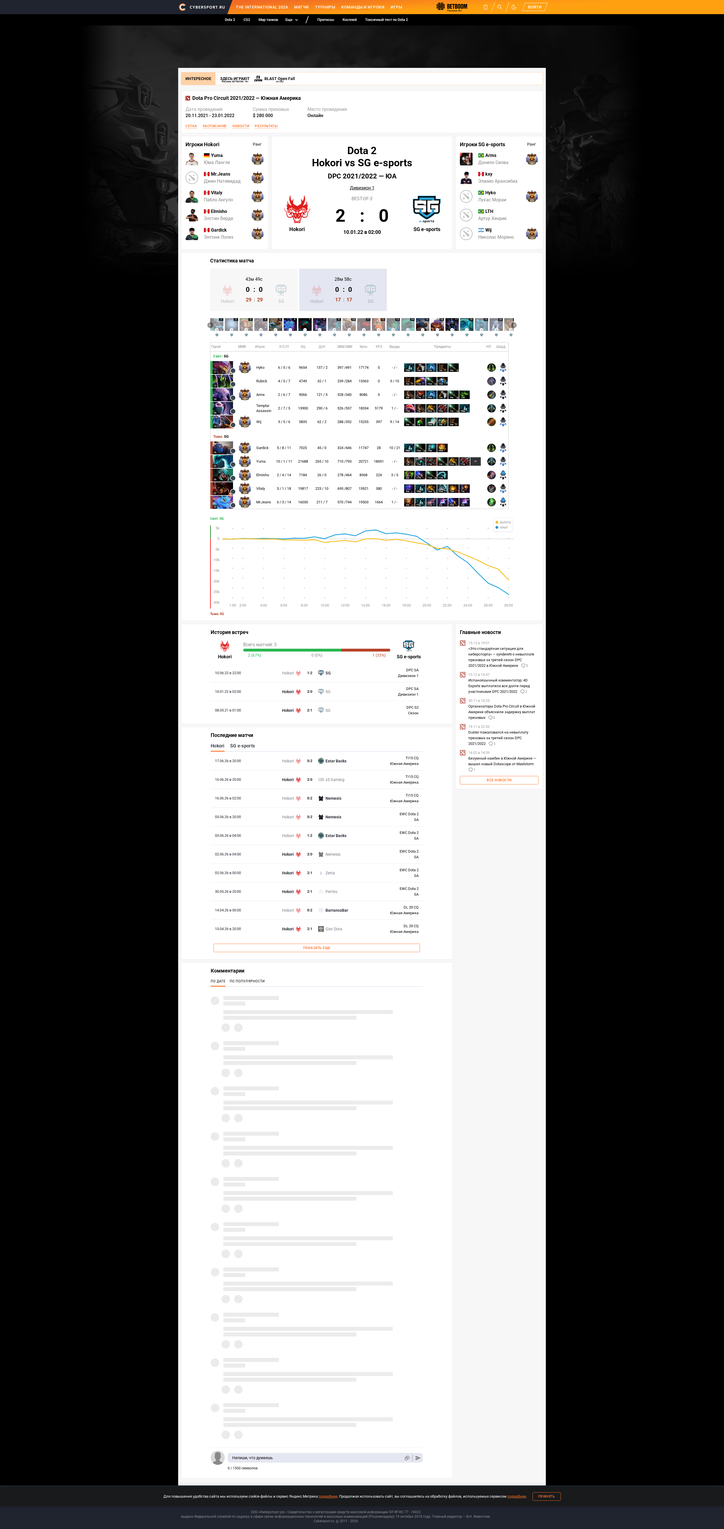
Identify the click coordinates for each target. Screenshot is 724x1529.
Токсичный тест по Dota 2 (386, 20)
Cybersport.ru (324, 1521)
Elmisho (262, 475)
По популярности (247, 981)
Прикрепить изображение (406, 1457)
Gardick (262, 448)
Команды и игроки (362, 7)
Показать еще (317, 948)
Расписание (215, 126)
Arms (260, 395)
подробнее (328, 1496)
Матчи (301, 7)
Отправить (418, 1457)
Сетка (191, 126)
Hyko (260, 367)
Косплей (349, 20)
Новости (240, 126)
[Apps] (486, 7)
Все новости (499, 780)
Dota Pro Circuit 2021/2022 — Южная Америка (246, 98)
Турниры (325, 7)
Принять (546, 1496)
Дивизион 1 (362, 188)
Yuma (261, 461)
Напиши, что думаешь (252, 1457)
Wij (258, 422)
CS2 (247, 20)
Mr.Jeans (263, 502)
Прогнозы (325, 20)
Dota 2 (230, 20)
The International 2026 (262, 7)
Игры (396, 7)
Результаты (266, 126)
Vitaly (260, 488)
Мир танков (268, 20)
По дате (218, 981)
